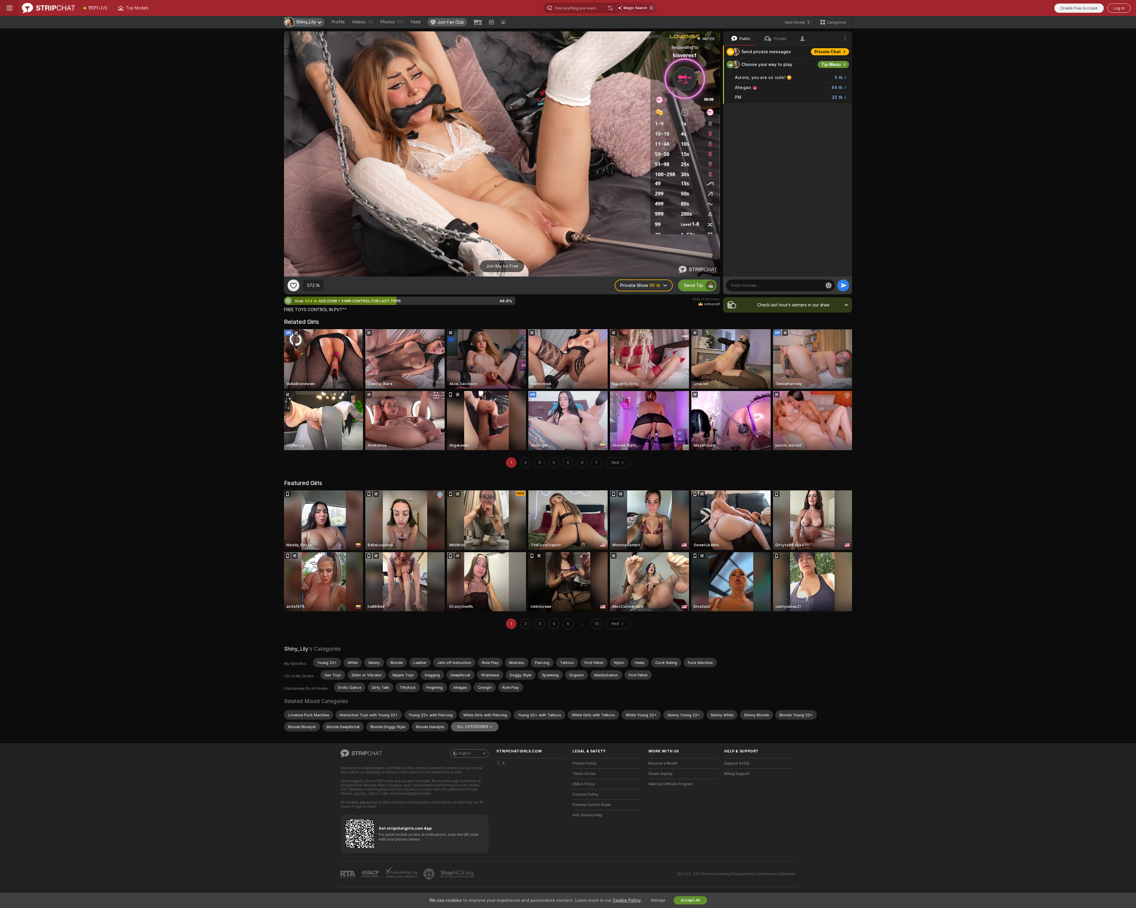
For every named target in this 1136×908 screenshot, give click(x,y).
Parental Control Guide (591, 805)
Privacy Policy (584, 763)
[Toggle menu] (9, 8)
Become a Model (662, 763)
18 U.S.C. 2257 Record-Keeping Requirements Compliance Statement (736, 874)
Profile (338, 22)
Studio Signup (660, 774)
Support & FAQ (736, 763)
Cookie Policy (626, 900)
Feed (415, 22)
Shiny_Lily (296, 649)
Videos (362, 22)
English (465, 753)
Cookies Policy (585, 794)
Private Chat (827, 51)
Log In (1119, 8)
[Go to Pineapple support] (429, 874)
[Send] (843, 285)
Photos (392, 22)
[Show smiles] (828, 285)
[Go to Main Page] (48, 8)
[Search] (610, 8)
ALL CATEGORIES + (474, 726)
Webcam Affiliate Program (670, 784)
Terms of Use (584, 774)
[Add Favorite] (293, 285)
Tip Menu (831, 64)
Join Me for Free (502, 266)
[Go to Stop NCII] (457, 874)
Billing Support (736, 774)
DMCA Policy (583, 784)
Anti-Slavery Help (587, 815)
